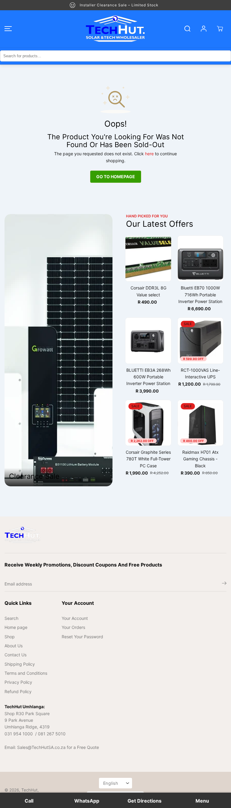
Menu (202, 801)
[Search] (187, 28)
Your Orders (73, 627)
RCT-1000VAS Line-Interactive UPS (200, 373)
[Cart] (219, 28)
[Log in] (203, 28)
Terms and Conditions (26, 673)
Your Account (75, 618)
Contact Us (15, 654)
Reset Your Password (82, 636)
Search (11, 618)
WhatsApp (86, 801)
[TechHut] (115, 29)
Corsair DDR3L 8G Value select (148, 291)
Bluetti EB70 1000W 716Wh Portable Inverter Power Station (200, 294)
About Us (14, 645)
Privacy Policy (18, 682)
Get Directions (145, 801)
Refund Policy (18, 691)
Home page (16, 627)
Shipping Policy (20, 664)
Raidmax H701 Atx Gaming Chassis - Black (200, 459)
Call (29, 801)
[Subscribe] (224, 584)
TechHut (29, 789)
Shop (10, 636)
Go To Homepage (115, 176)
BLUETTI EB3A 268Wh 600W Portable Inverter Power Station (148, 377)
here (149, 153)
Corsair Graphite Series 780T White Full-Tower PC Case (148, 459)
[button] (7, 29)
